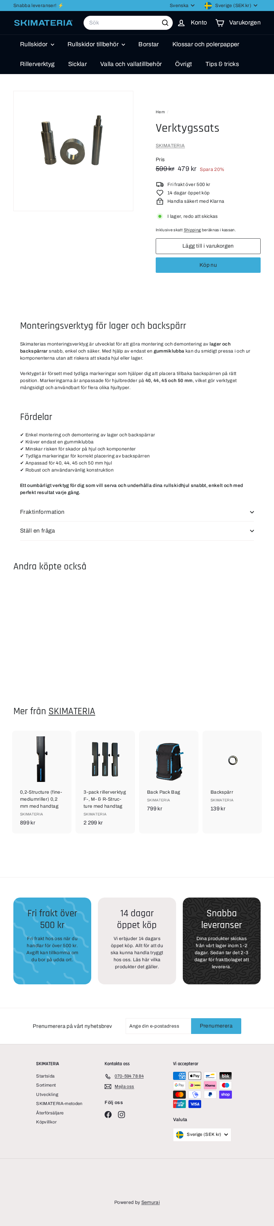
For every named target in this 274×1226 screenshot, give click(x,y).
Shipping (192, 230)
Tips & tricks (222, 64)
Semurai (150, 1202)
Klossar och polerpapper (206, 44)
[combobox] (128, 23)
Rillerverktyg (37, 64)
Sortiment (46, 1085)
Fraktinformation (42, 512)
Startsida (45, 1076)
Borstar (148, 44)
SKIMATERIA (170, 145)
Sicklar (77, 64)
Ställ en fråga (37, 531)
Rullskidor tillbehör (93, 44)
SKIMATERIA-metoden (59, 1103)
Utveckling (47, 1094)
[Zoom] (73, 151)
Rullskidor (34, 44)
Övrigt (183, 64)
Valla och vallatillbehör (131, 64)
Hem (160, 112)
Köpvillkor (46, 1122)
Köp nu (208, 265)
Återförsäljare (49, 1113)
